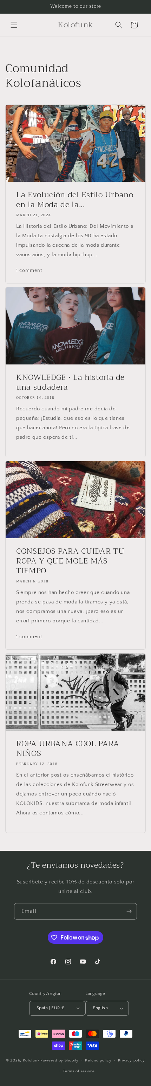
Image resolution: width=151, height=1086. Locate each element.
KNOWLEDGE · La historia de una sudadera (70, 382)
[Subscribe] (129, 911)
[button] (14, 25)
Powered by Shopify (59, 1060)
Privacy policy (131, 1060)
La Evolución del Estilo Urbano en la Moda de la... (74, 200)
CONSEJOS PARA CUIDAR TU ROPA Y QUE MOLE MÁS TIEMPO (70, 561)
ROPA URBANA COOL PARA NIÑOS (67, 748)
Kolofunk (31, 1060)
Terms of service (78, 1071)
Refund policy (98, 1060)
